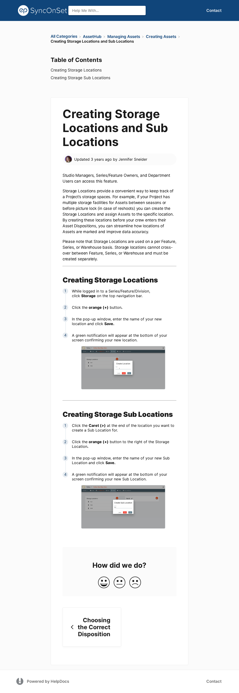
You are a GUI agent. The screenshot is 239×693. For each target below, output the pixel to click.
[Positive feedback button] (104, 582)
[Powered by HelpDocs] (20, 681)
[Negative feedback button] (135, 582)
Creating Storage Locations (76, 70)
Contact (213, 10)
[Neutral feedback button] (119, 582)
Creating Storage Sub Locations (81, 77)
